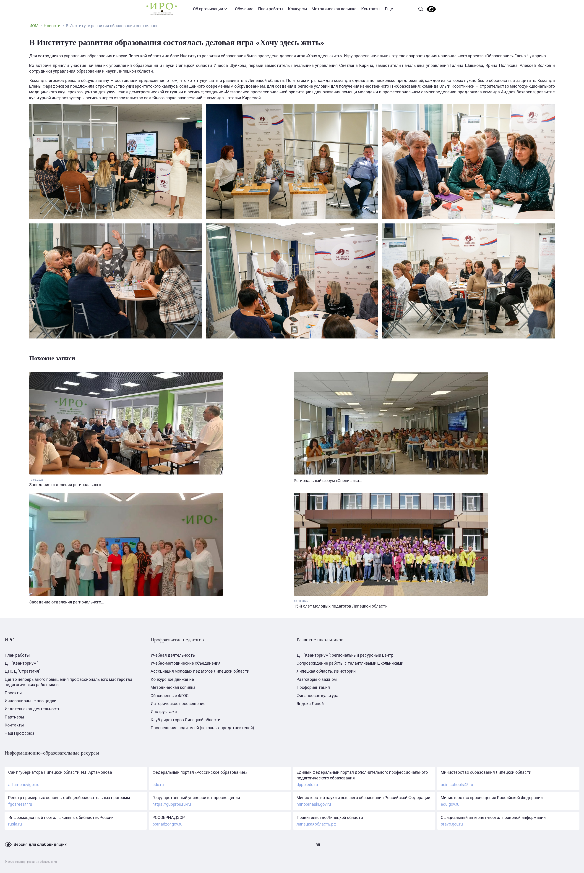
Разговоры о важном (317, 679)
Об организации (208, 8)
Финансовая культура (317, 695)
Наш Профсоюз (19, 733)
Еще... (390, 8)
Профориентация (313, 687)
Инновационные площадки (30, 700)
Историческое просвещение (178, 703)
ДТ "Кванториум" (21, 663)
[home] (161, 9)
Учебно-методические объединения (186, 663)
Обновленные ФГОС (170, 695)
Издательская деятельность (32, 708)
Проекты (13, 692)
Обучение (244, 8)
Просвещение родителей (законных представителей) (202, 727)
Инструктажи (164, 711)
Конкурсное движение (172, 679)
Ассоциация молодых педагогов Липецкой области (200, 671)
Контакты (371, 8)
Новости (52, 25)
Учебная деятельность (173, 655)
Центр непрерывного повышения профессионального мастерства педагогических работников (68, 682)
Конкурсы (297, 8)
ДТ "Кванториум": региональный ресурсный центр (345, 655)
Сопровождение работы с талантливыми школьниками (350, 663)
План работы (270, 8)
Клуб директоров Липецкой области (185, 719)
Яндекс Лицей (310, 703)
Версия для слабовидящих (40, 844)
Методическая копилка (334, 8)
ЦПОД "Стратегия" (22, 671)
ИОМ (33, 25)
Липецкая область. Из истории (326, 671)
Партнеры (14, 717)
